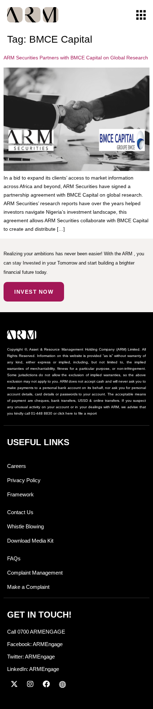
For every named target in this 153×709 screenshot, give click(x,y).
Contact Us (20, 512)
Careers (16, 466)
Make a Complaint (28, 587)
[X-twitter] (14, 684)
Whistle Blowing (25, 526)
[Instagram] (30, 684)
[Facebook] (46, 684)
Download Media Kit (30, 541)
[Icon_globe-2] (62, 684)
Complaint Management (35, 573)
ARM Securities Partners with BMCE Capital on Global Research (76, 57)
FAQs (14, 558)
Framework (20, 494)
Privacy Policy (24, 480)
